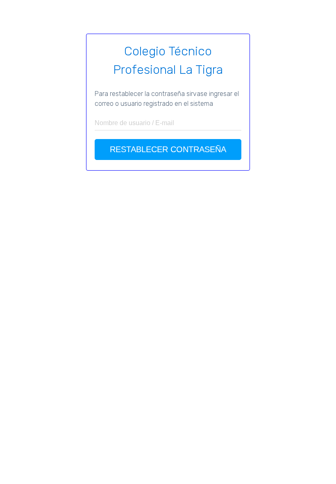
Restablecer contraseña (168, 149)
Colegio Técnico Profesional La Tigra (168, 60)
